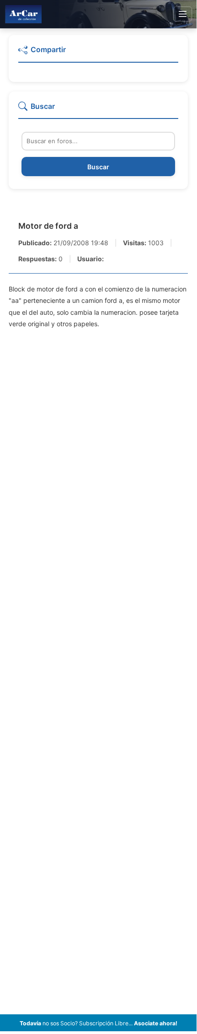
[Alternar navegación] (182, 14)
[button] (98, 53)
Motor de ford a (48, 226)
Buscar (98, 167)
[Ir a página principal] (23, 14)
